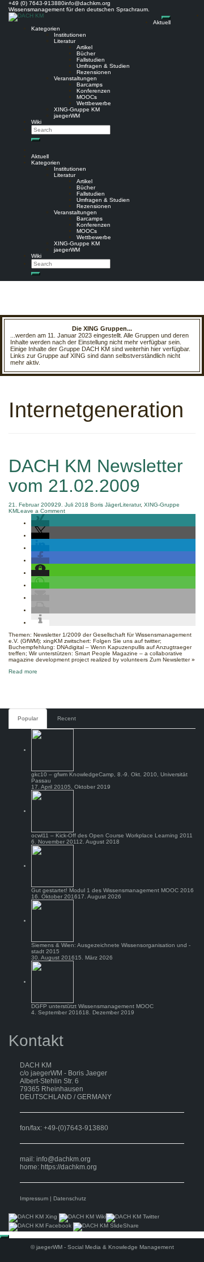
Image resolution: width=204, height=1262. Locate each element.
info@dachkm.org (63, 1159)
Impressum (34, 1198)
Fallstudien (90, 60)
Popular (28, 718)
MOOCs (86, 97)
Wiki (36, 122)
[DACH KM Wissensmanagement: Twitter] (132, 1218)
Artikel (84, 47)
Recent (66, 718)
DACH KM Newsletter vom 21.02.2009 (95, 476)
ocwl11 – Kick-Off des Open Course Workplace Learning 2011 (112, 835)
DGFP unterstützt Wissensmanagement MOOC (92, 1006)
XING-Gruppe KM (77, 109)
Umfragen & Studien (103, 66)
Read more (22, 671)
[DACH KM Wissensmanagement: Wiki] (82, 1218)
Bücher (85, 53)
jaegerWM (67, 116)
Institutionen (70, 35)
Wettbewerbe (93, 103)
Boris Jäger (105, 505)
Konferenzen (93, 91)
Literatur (64, 41)
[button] (40, 523)
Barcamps (89, 84)
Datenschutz (69, 1198)
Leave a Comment (41, 511)
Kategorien (45, 28)
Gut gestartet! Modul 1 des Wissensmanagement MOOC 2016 (112, 890)
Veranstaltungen (75, 78)
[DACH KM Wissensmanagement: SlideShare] (106, 1227)
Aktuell (162, 22)
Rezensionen (93, 72)
